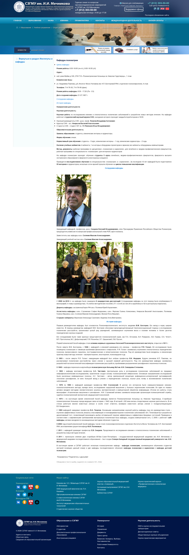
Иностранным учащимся (66, 538)
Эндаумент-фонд (134, 9)
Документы (101, 532)
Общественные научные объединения (153, 535)
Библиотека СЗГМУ (105, 493)
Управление (102, 529)
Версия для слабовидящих (132, 3)
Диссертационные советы (148, 531)
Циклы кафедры (63, 64)
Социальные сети (24, 478)
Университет (22, 483)
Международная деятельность (126, 20)
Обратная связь (22, 537)
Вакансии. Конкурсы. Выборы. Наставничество (109, 539)
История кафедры (64, 103)
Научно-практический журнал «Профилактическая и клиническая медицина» (152, 484)
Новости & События (128, 5)
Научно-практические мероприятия (152, 538)
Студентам (61, 529)
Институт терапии (130, 27)
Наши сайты (63, 478)
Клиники (20, 491)
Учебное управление (42, 27)
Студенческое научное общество (70, 509)
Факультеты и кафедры (111, 27)
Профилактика (82, 20)
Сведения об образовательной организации (33, 539)
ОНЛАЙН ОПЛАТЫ (156, 20)
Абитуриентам (62, 526)
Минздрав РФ (22, 498)
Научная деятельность (149, 520)
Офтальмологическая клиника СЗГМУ (71, 494)
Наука (51, 20)
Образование (34, 20)
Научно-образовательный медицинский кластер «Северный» (113, 482)
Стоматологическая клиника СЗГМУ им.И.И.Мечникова (71, 498)
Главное (18, 20)
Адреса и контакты (23, 534)
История (100, 526)
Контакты (139, 5)
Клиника (64, 20)
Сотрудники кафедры (65, 99)
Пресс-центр (102, 535)
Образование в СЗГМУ (68, 520)
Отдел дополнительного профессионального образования (76, 27)
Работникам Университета (107, 544)
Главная (117, 5)
